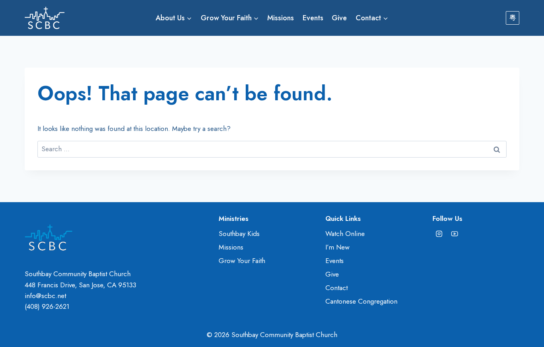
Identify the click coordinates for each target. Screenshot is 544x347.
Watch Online (345, 233)
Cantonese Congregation (361, 301)
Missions (280, 18)
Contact (336, 287)
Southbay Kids (239, 233)
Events (313, 18)
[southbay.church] (439, 234)
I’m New (337, 247)
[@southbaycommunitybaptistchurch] (455, 234)
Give (339, 18)
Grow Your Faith (242, 260)
